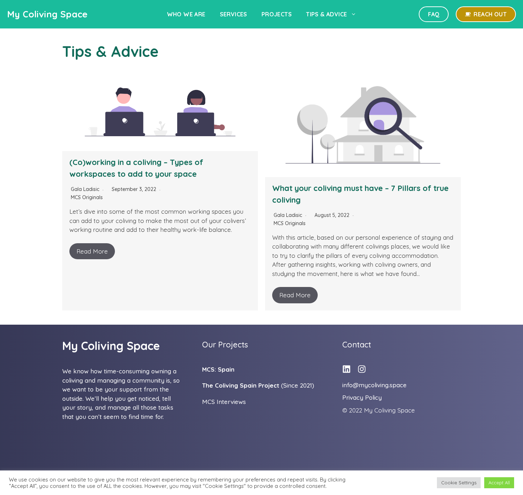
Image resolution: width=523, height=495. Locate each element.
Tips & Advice (326, 14)
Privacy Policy (362, 397)
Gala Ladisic (85, 189)
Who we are (186, 14)
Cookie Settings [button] (458, 482)
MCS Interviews (224, 401)
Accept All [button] (499, 482)
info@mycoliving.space (374, 385)
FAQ (433, 14)
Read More (92, 251)
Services (233, 14)
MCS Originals (87, 197)
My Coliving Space (47, 14)
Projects (277, 14)
